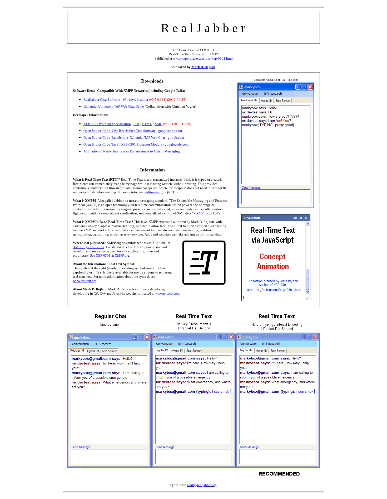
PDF (136, 124)
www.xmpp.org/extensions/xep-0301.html (203, 58)
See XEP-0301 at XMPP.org (109, 255)
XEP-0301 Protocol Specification (107, 124)
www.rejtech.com (167, 293)
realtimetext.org (155, 192)
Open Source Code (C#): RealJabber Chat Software (119, 131)
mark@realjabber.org (202, 485)
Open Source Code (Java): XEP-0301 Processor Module (122, 144)
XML (158, 124)
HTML (147, 124)
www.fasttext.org (85, 281)
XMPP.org (203, 213)
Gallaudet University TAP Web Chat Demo (113, 106)
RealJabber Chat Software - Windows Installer (115, 100)
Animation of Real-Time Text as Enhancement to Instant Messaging (131, 151)
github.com (176, 138)
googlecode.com (170, 131)
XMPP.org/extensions (88, 247)
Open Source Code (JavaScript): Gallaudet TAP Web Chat (124, 138)
